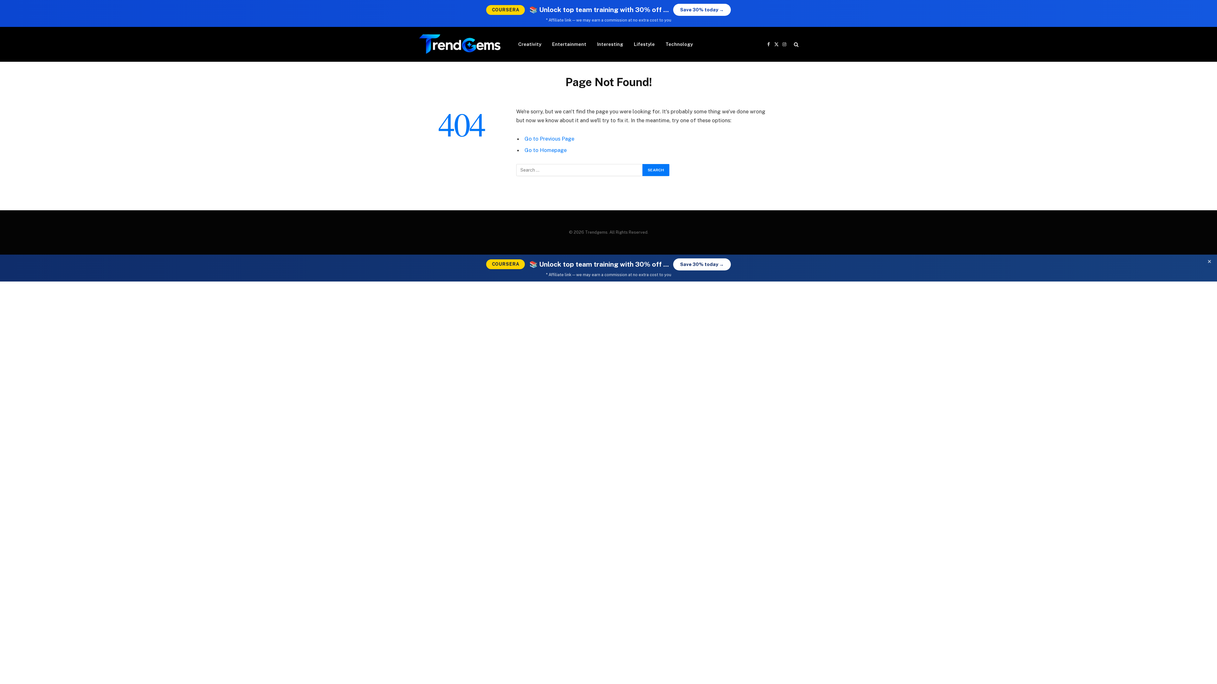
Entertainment (569, 44)
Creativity (529, 44)
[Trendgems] (460, 44)
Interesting (610, 44)
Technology (679, 44)
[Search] (796, 44)
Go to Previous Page (549, 139)
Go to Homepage (546, 150)
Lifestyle (644, 44)
